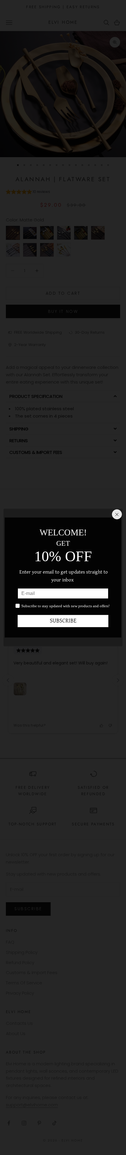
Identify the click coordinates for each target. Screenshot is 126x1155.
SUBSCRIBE (63, 621)
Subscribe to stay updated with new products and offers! (65, 606)
